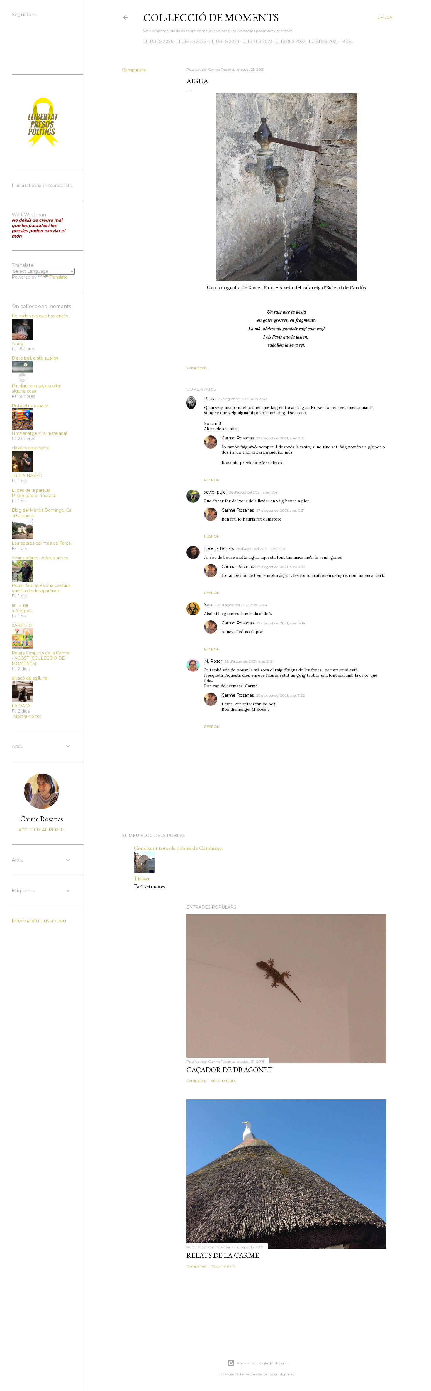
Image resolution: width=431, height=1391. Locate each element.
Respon (212, 480)
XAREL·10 (22, 625)
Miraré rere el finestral (34, 495)
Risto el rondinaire (30, 405)
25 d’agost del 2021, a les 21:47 (242, 399)
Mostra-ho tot (27, 716)
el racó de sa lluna (29, 678)
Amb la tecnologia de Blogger (262, 1363)
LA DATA (21, 705)
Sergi (209, 604)
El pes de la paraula (31, 490)
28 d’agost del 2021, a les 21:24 (250, 661)
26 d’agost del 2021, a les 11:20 (260, 548)
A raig (17, 343)
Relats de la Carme (222, 1255)
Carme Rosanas (238, 438)
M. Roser (213, 661)
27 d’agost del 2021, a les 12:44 (242, 605)
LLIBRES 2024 (224, 41)
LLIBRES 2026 (158, 41)
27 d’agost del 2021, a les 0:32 (280, 567)
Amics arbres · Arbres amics (40, 557)
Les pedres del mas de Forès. (42, 543)
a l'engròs (21, 610)
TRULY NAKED (27, 475)
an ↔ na (20, 605)
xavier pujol (215, 492)
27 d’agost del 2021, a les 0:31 (280, 438)
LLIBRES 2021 (323, 41)
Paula (210, 398)
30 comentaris (223, 1080)
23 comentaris (223, 1266)
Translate (59, 277)
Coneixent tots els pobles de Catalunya (178, 848)
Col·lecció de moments (211, 17)
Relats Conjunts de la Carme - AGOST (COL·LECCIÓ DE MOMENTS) (41, 658)
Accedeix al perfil (41, 830)
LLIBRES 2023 (257, 41)
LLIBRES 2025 (191, 41)
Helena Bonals (219, 548)
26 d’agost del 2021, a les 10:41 (254, 492)
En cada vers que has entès (40, 316)
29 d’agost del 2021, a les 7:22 (280, 695)
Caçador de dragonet (229, 1069)
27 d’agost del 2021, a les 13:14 (280, 623)
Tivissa (141, 878)
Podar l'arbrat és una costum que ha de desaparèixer (41, 588)
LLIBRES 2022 (291, 41)
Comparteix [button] (134, 70)
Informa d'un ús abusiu (39, 921)
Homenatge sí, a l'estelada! (39, 433)
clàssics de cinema (31, 448)
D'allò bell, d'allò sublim (35, 358)
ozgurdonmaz (282, 1374)
